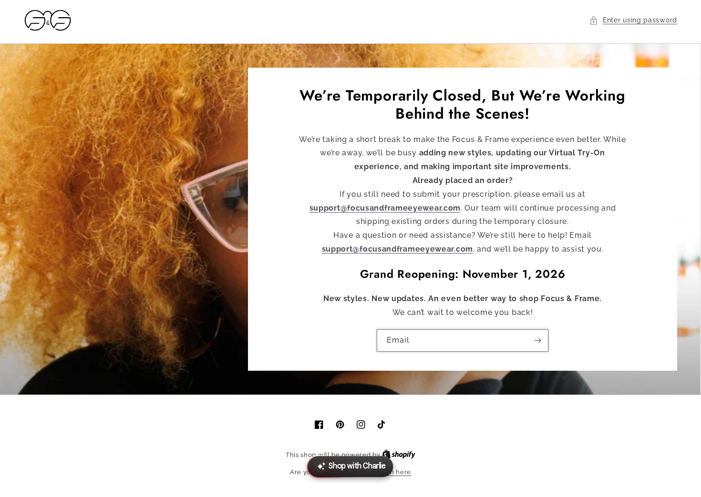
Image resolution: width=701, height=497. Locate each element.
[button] (633, 20)
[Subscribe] (537, 340)
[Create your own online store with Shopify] (398, 454)
